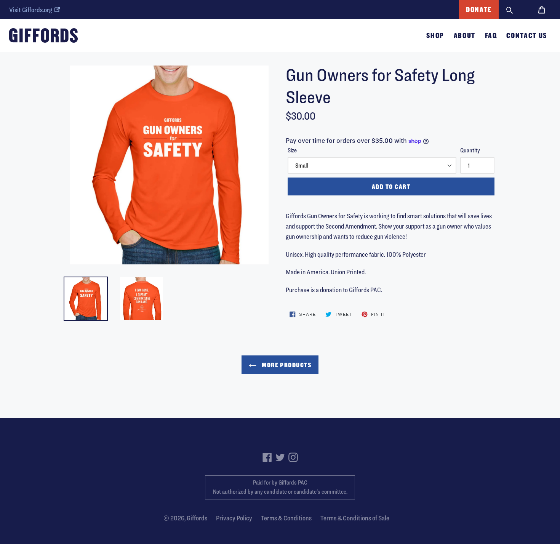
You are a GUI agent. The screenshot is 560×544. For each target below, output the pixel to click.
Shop (435, 35)
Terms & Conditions (286, 518)
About (464, 35)
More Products (286, 365)
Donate (479, 9)
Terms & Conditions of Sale (354, 518)
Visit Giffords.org (30, 10)
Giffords (197, 518)
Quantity (470, 150)
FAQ (491, 35)
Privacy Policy (234, 518)
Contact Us (526, 35)
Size (292, 150)
